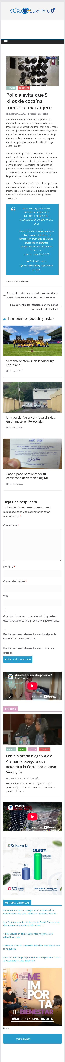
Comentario (11, 525)
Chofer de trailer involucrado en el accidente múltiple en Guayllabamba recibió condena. (32, 295)
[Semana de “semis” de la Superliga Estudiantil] (32, 327)
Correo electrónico (15, 581)
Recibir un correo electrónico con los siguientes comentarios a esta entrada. (30, 636)
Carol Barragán (32, 778)
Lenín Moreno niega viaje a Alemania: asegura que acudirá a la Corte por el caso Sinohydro (31, 764)
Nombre (9, 566)
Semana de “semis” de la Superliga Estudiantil (30, 363)
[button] (4, 1028)
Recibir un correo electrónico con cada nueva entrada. (29, 650)
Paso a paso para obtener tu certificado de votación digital (27, 476)
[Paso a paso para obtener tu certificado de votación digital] (32, 440)
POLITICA (32, 749)
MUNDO (22, 749)
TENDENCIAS (24, 88)
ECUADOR (11, 88)
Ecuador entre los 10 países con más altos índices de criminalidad (34, 307)
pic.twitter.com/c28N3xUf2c (36, 254)
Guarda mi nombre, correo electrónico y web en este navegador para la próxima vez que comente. (31, 618)
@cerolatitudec (23, 1038)
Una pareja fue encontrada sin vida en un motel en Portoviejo (30, 419)
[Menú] (5, 41)
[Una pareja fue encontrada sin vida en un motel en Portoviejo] (32, 384)
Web (5, 596)
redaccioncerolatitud (39, 114)
